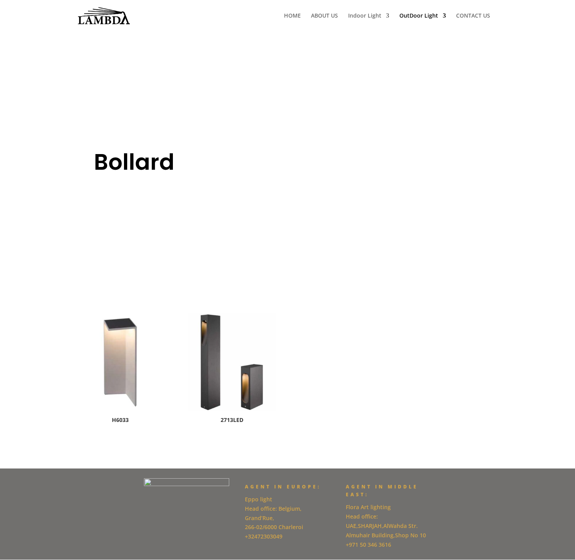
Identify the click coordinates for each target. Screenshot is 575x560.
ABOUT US (324, 16)
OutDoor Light (418, 16)
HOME (292, 16)
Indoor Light (364, 16)
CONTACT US (473, 16)
